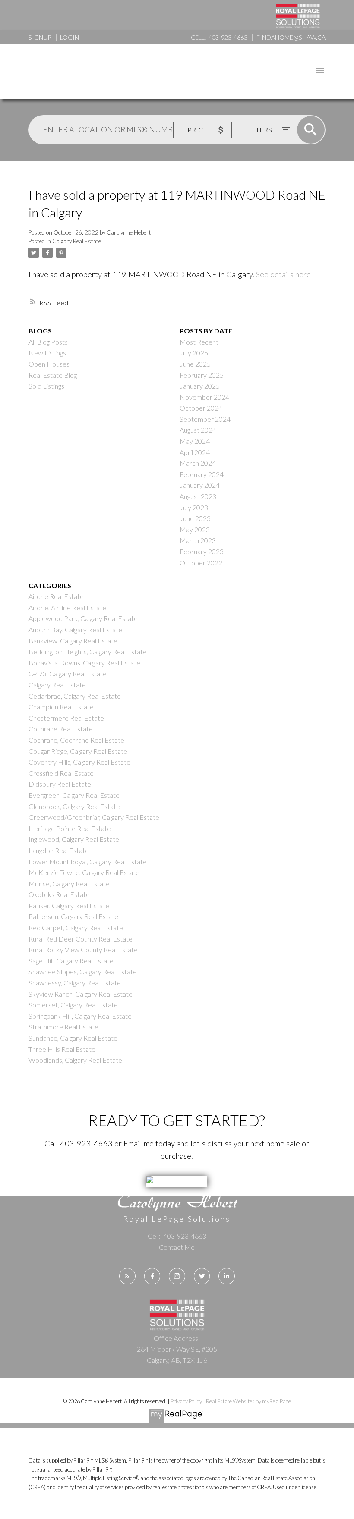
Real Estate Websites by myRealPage (248, 1401)
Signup (39, 37)
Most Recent (199, 342)
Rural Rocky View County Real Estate (83, 949)
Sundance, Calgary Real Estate (72, 1038)
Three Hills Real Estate (61, 1049)
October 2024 (201, 408)
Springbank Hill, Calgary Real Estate (80, 1016)
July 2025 (194, 352)
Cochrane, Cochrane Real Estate (76, 740)
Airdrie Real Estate (56, 596)
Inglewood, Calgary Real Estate (73, 839)
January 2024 (200, 485)
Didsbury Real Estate (59, 784)
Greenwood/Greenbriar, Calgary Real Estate (93, 817)
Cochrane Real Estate (60, 729)
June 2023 (195, 518)
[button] (127, 1276)
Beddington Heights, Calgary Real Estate (87, 651)
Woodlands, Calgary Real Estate (75, 1060)
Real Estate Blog (52, 375)
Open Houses (49, 364)
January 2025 (200, 386)
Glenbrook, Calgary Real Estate (74, 806)
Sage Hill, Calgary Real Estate (71, 961)
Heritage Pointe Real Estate (69, 828)
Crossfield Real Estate (61, 773)
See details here (283, 274)
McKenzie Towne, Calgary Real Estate (83, 872)
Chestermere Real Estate (66, 718)
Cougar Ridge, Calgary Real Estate (77, 751)
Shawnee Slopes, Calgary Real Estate (82, 971)
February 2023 (202, 551)
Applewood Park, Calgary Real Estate (83, 618)
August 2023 (198, 496)
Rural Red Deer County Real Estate (80, 939)
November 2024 (204, 397)
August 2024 (198, 430)
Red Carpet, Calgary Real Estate (75, 927)
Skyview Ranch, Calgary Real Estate (80, 994)
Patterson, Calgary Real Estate (73, 916)
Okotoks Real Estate (59, 894)
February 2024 (202, 474)
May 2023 (195, 529)
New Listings (47, 352)
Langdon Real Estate (58, 850)
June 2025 (195, 364)
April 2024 (195, 452)
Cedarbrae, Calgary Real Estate (74, 696)
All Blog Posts (48, 342)
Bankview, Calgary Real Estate (72, 641)
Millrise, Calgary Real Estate (69, 883)
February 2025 (202, 375)
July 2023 (194, 507)
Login (69, 37)
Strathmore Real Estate (63, 1027)
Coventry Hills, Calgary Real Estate (79, 762)
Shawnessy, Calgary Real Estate (74, 983)
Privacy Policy (186, 1401)
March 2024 (198, 463)
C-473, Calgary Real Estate (67, 673)
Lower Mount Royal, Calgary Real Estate (87, 861)
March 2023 (198, 540)
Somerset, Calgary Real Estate (73, 1005)
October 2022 (201, 563)
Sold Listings (46, 386)
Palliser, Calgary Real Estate (68, 905)
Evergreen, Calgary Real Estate (74, 795)
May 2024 (195, 441)
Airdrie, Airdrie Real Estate (67, 607)
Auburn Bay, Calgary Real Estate (75, 629)
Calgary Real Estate (76, 241)
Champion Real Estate (61, 707)
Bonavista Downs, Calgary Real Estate (84, 663)
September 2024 (205, 419)
